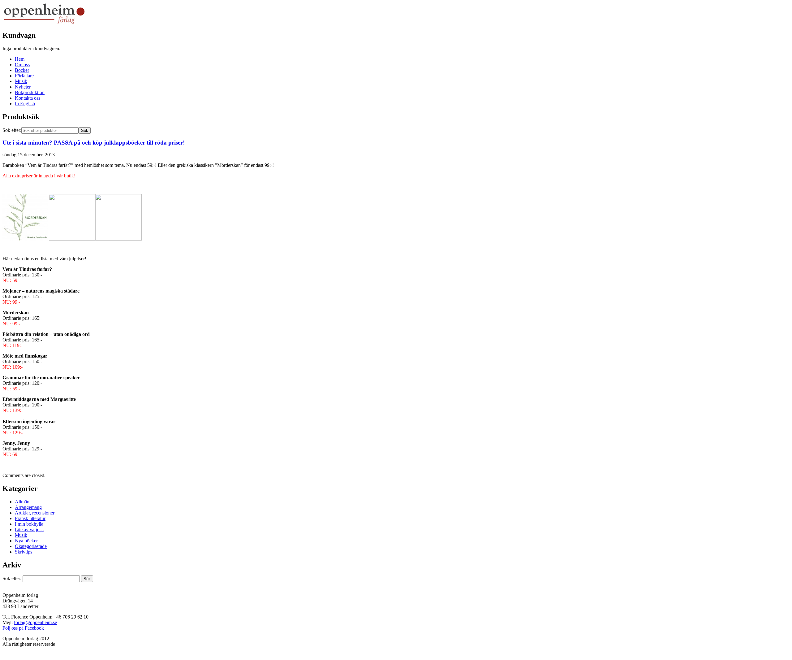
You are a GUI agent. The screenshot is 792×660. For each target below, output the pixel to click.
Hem (19, 59)
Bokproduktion (30, 92)
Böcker (22, 70)
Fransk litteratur (30, 518)
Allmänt (23, 501)
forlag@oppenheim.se (35, 622)
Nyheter (23, 86)
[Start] (44, 23)
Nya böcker (26, 540)
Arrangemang (28, 507)
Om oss (22, 64)
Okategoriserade (31, 546)
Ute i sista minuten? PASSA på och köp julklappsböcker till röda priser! (93, 142)
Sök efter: (11, 130)
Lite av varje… (29, 529)
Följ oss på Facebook (23, 628)
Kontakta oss (27, 98)
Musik (21, 81)
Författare (24, 75)
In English (25, 103)
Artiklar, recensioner (34, 512)
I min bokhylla (29, 524)
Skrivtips (23, 551)
